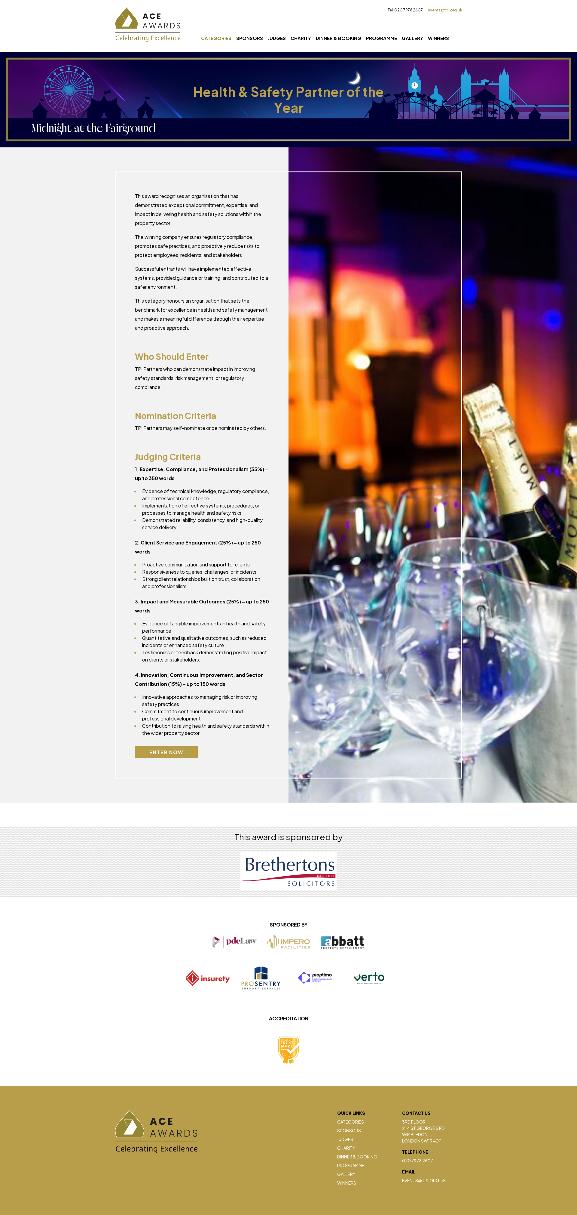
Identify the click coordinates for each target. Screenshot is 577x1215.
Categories (216, 38)
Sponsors (249, 38)
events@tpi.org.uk (445, 10)
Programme (381, 38)
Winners (438, 38)
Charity (301, 38)
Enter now (166, 752)
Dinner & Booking (338, 38)
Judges (277, 38)
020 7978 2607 (417, 1160)
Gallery (412, 38)
